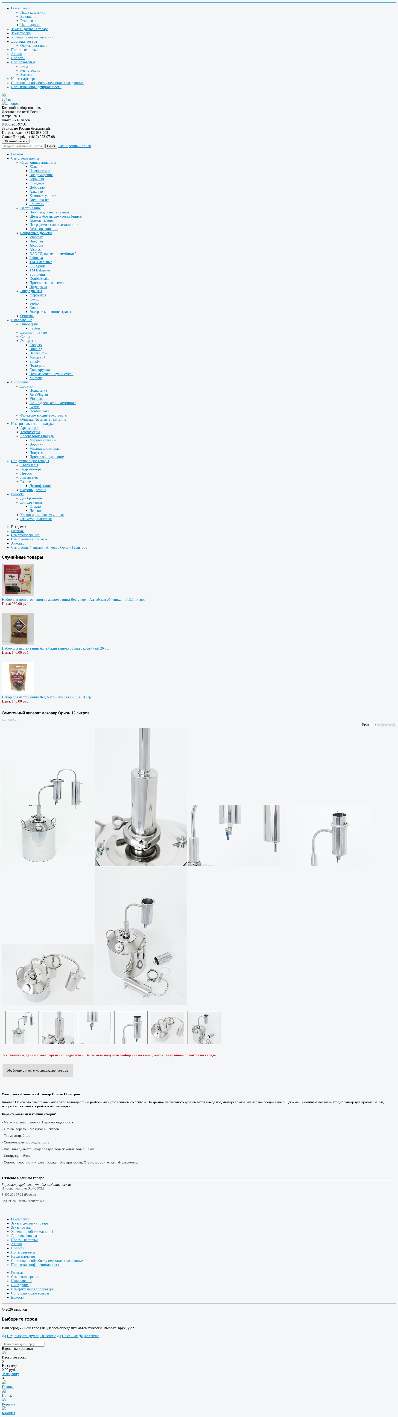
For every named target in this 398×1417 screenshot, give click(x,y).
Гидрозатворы (31, 469)
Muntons (35, 378)
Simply (34, 361)
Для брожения (31, 498)
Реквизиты (28, 21)
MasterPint (37, 357)
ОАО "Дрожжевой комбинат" (52, 254)
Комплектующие (42, 196)
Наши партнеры (23, 79)
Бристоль (36, 204)
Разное (25, 482)
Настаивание (30, 208)
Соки (33, 307)
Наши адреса (30, 25)
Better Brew (38, 353)
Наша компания (32, 12)
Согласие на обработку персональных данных (47, 83)
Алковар (36, 191)
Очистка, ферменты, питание (43, 419)
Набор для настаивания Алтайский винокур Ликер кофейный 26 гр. (55, 648)
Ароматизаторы (41, 220)
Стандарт (36, 183)
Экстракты (28, 341)
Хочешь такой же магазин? (32, 37)
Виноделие (20, 382)
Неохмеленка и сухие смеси (51, 374)
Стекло (35, 506)
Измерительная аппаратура (32, 424)
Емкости (17, 494)
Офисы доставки (33, 45)
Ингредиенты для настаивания (53, 225)
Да (4, 1336)
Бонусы (26, 74)
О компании (20, 8)
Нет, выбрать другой (23, 1336)
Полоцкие (37, 365)
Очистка (27, 316)
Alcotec (35, 249)
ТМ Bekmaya (39, 270)
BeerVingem (38, 395)
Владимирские (41, 175)
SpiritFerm (37, 274)
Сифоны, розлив (33, 490)
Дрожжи (27, 386)
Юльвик (35, 167)
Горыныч (36, 179)
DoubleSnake (39, 278)
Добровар (37, 187)
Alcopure (36, 245)
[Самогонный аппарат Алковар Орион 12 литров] (21, 1027)
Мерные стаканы (42, 440)
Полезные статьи (24, 50)
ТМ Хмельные (40, 262)
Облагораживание (43, 229)
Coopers (35, 345)
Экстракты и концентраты (50, 312)
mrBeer (34, 328)
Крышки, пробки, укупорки (42, 515)
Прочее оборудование (46, 457)
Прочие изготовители (46, 283)
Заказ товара (21, 33)
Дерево (35, 511)
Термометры (30, 432)
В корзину (10, 1374)
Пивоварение (21, 320)
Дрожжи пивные (33, 332)
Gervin (34, 407)
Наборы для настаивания (49, 212)
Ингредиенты (31, 291)
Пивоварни (29, 324)
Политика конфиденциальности (36, 87)
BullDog (35, 349)
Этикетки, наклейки (36, 519)
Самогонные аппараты (38, 162)
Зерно (34, 303)
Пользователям (23, 62)
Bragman (36, 241)
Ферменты (37, 295)
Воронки (36, 444)
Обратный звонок (16, 141)
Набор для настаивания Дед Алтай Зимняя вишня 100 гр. (47, 697)
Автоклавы (29, 465)
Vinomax (36, 237)
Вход (24, 66)
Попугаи (36, 453)
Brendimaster (39, 200)
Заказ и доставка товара (29, 29)
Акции (16, 54)
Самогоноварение (25, 158)
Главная (17, 154)
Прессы (26, 473)
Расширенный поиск (74, 146)
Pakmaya (36, 258)
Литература (29, 477)
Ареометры (29, 428)
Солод (34, 299)
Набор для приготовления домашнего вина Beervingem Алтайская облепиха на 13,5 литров (74, 599)
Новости (18, 58)
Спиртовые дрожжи (36, 233)
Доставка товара (24, 41)
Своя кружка (39, 370)
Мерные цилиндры (44, 448)
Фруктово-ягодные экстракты (43, 415)
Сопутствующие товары (30, 461)
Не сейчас (48, 1336)
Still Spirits (37, 266)
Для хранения (31, 502)
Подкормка (38, 287)
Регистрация (30, 70)
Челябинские (39, 171)
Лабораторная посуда (37, 436)
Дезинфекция (40, 486)
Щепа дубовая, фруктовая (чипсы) (56, 216)
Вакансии (28, 16)
